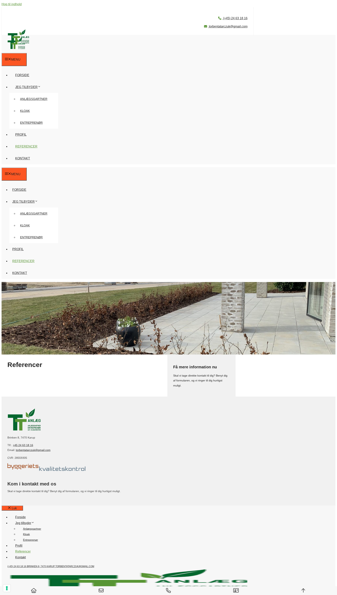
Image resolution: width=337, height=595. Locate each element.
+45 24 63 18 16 (23, 445)
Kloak (25, 110)
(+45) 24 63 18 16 (234, 18)
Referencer (26, 146)
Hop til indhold (12, 4)
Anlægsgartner (33, 99)
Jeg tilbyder (26, 87)
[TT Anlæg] (16, 50)
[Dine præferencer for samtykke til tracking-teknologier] (7, 588)
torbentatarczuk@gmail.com (227, 26)
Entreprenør (31, 122)
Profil (21, 134)
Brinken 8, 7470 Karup (41, 566)
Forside (22, 75)
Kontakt (22, 158)
